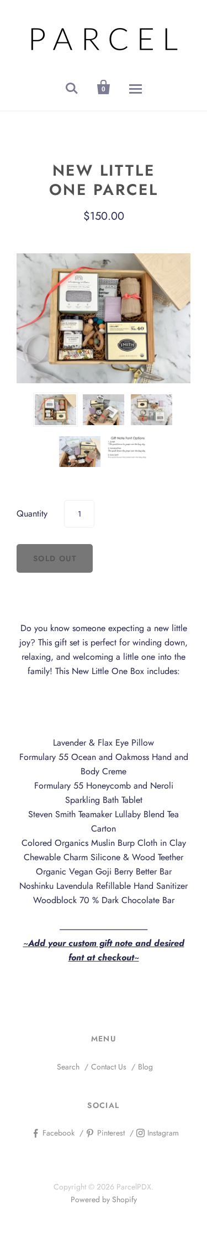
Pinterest (111, 1132)
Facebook (59, 1132)
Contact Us (108, 1066)
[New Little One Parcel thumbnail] (55, 409)
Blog (145, 1066)
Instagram (163, 1132)
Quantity (32, 513)
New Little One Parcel (103, 180)
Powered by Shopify (104, 1199)
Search (68, 1066)
